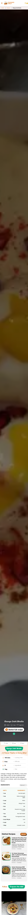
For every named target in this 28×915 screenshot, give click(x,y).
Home (2, 8)
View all (23, 834)
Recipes (8, 8)
